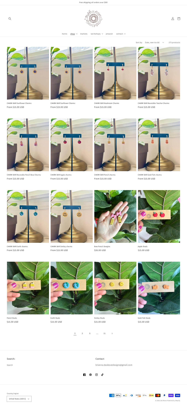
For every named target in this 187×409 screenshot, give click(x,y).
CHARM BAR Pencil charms (104, 175)
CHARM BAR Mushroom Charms (106, 103)
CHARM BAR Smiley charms (61, 246)
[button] (10, 19)
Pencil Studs (12, 318)
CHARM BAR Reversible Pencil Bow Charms (24, 175)
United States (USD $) (17, 399)
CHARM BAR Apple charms (61, 175)
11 (104, 333)
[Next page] (112, 333)
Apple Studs (142, 246)
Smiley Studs (99, 318)
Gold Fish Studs (144, 318)
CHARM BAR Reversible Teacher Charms (153, 103)
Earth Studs (55, 318)
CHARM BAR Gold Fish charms (150, 175)
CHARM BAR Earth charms (17, 246)
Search (10, 365)
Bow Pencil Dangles (102, 246)
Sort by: (139, 42)
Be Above (164, 400)
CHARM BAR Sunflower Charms (19, 103)
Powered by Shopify (173, 400)
